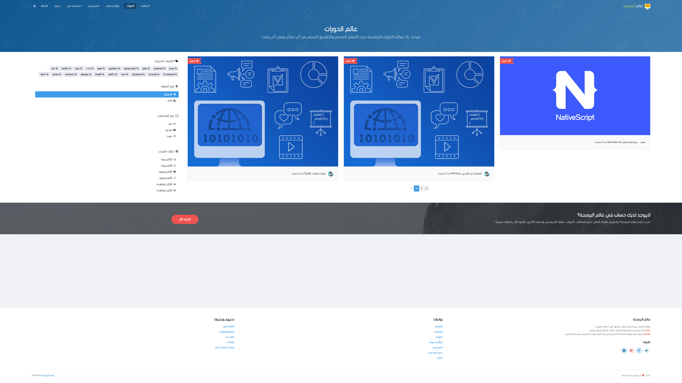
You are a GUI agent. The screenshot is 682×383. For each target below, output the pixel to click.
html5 (98, 74)
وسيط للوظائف (226, 332)
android (158, 68)
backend (137, 74)
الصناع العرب (228, 326)
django (84, 74)
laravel (152, 74)
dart (43, 74)
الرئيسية (438, 326)
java (171, 68)
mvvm (55, 74)
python (113, 68)
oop (77, 68)
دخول (57, 6)
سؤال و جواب (113, 6)
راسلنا (439, 358)
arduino (69, 74)
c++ (88, 68)
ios (53, 68)
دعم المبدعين (74, 6)
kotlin (65, 68)
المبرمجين (93, 6)
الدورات (130, 6)
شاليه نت (229, 337)
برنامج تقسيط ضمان (224, 347)
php (145, 68)
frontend (168, 74)
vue (123, 74)
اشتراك (44, 6)
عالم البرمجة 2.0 (46, 375)
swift (111, 74)
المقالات (145, 6)
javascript (130, 68)
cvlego (230, 342)
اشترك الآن (185, 219)
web (100, 68)
